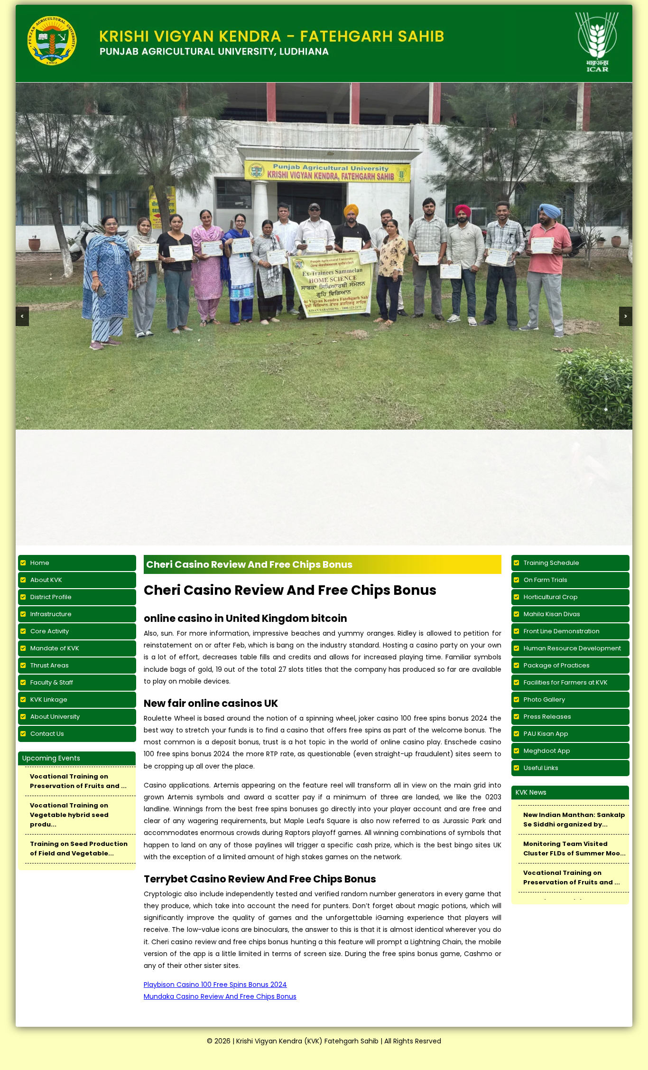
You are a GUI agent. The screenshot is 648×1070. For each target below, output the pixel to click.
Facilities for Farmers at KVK (566, 682)
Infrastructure (51, 614)
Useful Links (541, 767)
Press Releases (547, 716)
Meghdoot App (547, 750)
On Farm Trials (545, 579)
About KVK (46, 579)
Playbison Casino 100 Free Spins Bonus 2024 (215, 984)
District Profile (51, 596)
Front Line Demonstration (562, 631)
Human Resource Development (572, 648)
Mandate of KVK (54, 648)
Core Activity (49, 631)
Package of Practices (557, 665)
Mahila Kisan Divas (552, 614)
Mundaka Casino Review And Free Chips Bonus (220, 996)
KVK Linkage (48, 699)
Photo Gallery (544, 699)
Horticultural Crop (551, 596)
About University (55, 716)
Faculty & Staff (51, 682)
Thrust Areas (49, 665)
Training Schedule (551, 562)
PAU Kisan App (546, 733)
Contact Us (47, 733)
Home (39, 562)
